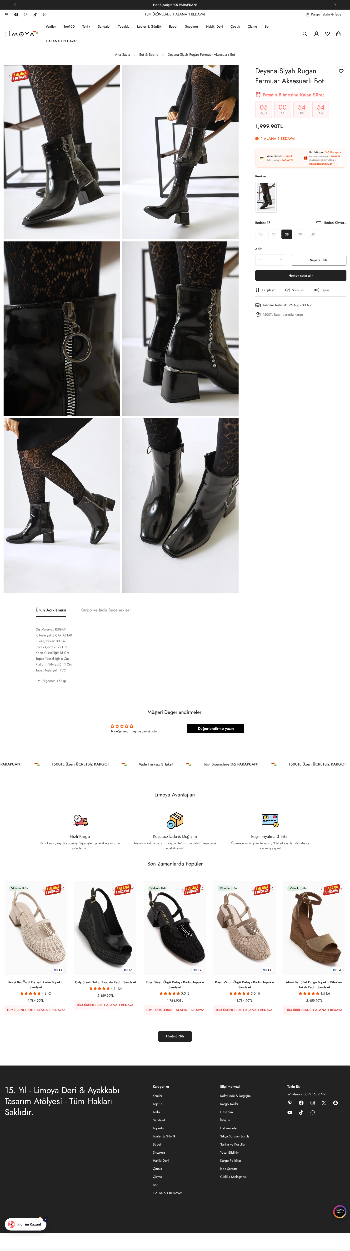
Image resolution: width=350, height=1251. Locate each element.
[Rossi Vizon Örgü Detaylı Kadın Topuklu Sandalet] (244, 928)
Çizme (252, 26)
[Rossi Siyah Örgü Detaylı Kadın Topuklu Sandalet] (175, 928)
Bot (267, 26)
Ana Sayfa (122, 54)
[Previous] (15, 5)
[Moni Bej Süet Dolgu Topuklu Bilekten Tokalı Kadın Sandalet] (314, 928)
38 (288, 235)
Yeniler (51, 26)
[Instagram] (26, 14)
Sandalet (104, 26)
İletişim (225, 1120)
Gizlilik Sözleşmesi (233, 1176)
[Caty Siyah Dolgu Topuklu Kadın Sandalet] (105, 928)
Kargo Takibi (229, 1103)
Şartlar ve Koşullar (232, 1144)
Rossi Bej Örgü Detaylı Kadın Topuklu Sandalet (35, 984)
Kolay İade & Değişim (235, 1095)
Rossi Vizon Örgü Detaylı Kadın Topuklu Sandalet (244, 984)
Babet (173, 26)
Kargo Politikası (231, 1160)
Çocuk (235, 26)
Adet (258, 248)
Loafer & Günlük (149, 26)
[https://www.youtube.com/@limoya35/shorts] (289, 1112)
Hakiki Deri (214, 26)
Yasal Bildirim (230, 1152)
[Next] (335, 5)
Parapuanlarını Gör (320, 163)
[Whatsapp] (45, 14)
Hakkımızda (228, 1128)
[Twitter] (324, 1103)
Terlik (86, 26)
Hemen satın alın (301, 275)
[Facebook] (16, 14)
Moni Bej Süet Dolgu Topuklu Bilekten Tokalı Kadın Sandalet (314, 984)
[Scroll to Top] (340, 1225)
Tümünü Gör (175, 1036)
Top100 (69, 26)
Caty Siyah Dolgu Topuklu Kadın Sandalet (105, 982)
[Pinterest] (7, 14)
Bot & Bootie (148, 54)
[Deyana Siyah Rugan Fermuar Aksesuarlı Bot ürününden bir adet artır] (281, 260)
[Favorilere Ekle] (341, 71)
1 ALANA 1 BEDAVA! (61, 41)
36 (262, 235)
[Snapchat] (335, 1103)
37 (275, 235)
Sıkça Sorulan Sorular (235, 1136)
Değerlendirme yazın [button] (216, 728)
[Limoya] (21, 34)
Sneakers (192, 26)
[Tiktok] (35, 14)
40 (314, 235)
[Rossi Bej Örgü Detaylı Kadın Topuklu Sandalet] (36, 928)
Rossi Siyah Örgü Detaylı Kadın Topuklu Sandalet (175, 984)
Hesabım (226, 1112)
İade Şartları (228, 1168)
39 (301, 235)
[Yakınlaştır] (111, 75)
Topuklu (124, 26)
